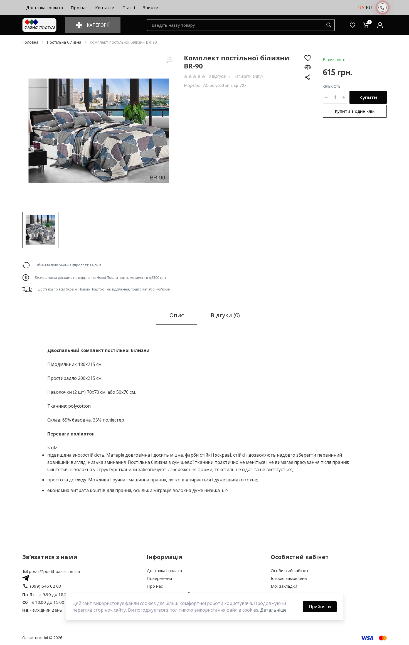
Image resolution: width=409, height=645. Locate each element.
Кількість (332, 86)
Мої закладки (284, 586)
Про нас (155, 586)
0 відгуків (218, 76)
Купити (368, 97)
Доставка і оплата (164, 570)
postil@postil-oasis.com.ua (54, 571)
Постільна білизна (64, 42)
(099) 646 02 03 (45, 586)
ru (369, 7)
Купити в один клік (354, 111)
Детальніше (273, 610)
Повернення (159, 578)
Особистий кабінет (290, 570)
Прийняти (320, 607)
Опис (176, 315)
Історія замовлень (289, 578)
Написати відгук (248, 76)
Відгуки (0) (225, 315)
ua (361, 7)
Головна (30, 42)
